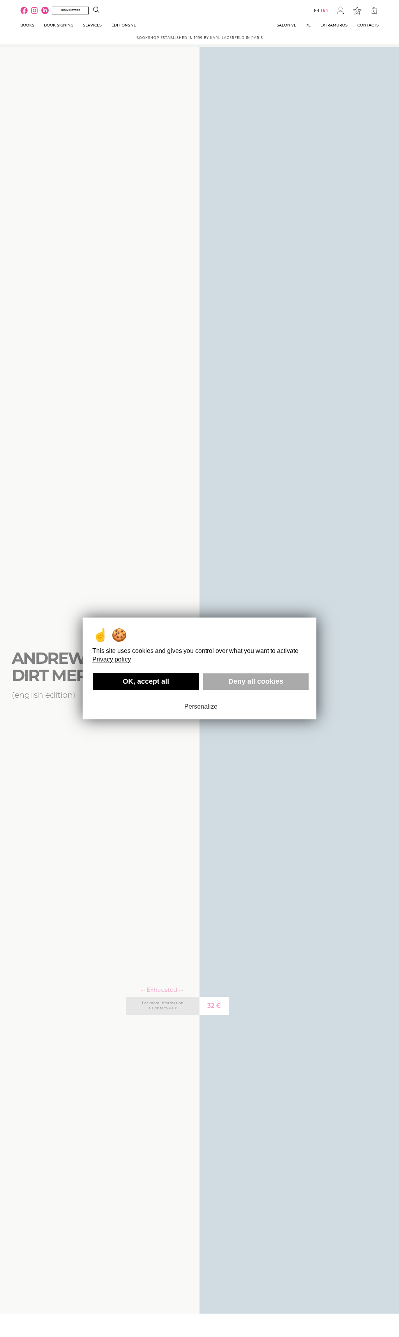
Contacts (368, 25)
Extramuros (334, 25)
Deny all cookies (255, 681)
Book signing (58, 25)
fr (316, 10)
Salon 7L (286, 25)
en (325, 10)
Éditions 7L (123, 25)
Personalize (200, 706)
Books (27, 25)
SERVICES (92, 25)
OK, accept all (146, 681)
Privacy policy (111, 659)
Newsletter (70, 10)
